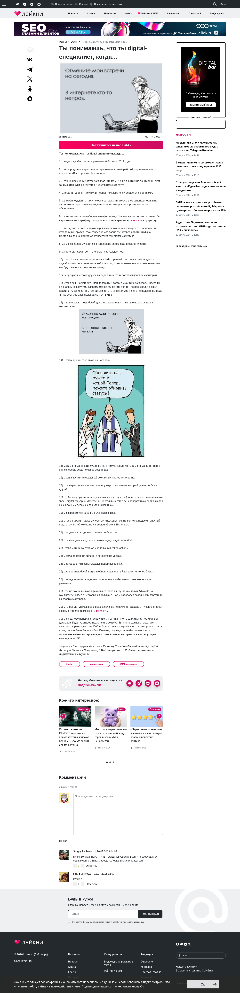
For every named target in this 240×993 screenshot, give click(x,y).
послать (101, 610)
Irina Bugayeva (82, 873)
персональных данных (133, 922)
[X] (30, 79)
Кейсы (128, 13)
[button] (107, 762)
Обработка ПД (23, 961)
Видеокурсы (217, 13)
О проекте (147, 961)
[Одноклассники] (30, 89)
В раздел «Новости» (189, 246)
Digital (69, 664)
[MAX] (30, 99)
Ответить (91, 865)
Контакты (146, 966)
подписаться (150, 913)
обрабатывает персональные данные (88, 982)
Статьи (91, 13)
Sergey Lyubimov (83, 851)
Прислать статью (151, 972)
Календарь (173, 13)
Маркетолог (96, 664)
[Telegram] (30, 69)
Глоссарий (195, 13)
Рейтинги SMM (149, 13)
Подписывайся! (89, 685)
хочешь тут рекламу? (200, 117)
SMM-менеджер (128, 664)
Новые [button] (63, 841)
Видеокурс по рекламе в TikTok (119, 963)
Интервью (110, 13)
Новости (73, 13)
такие (135, 220)
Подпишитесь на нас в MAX (111, 145)
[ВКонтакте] (30, 59)
